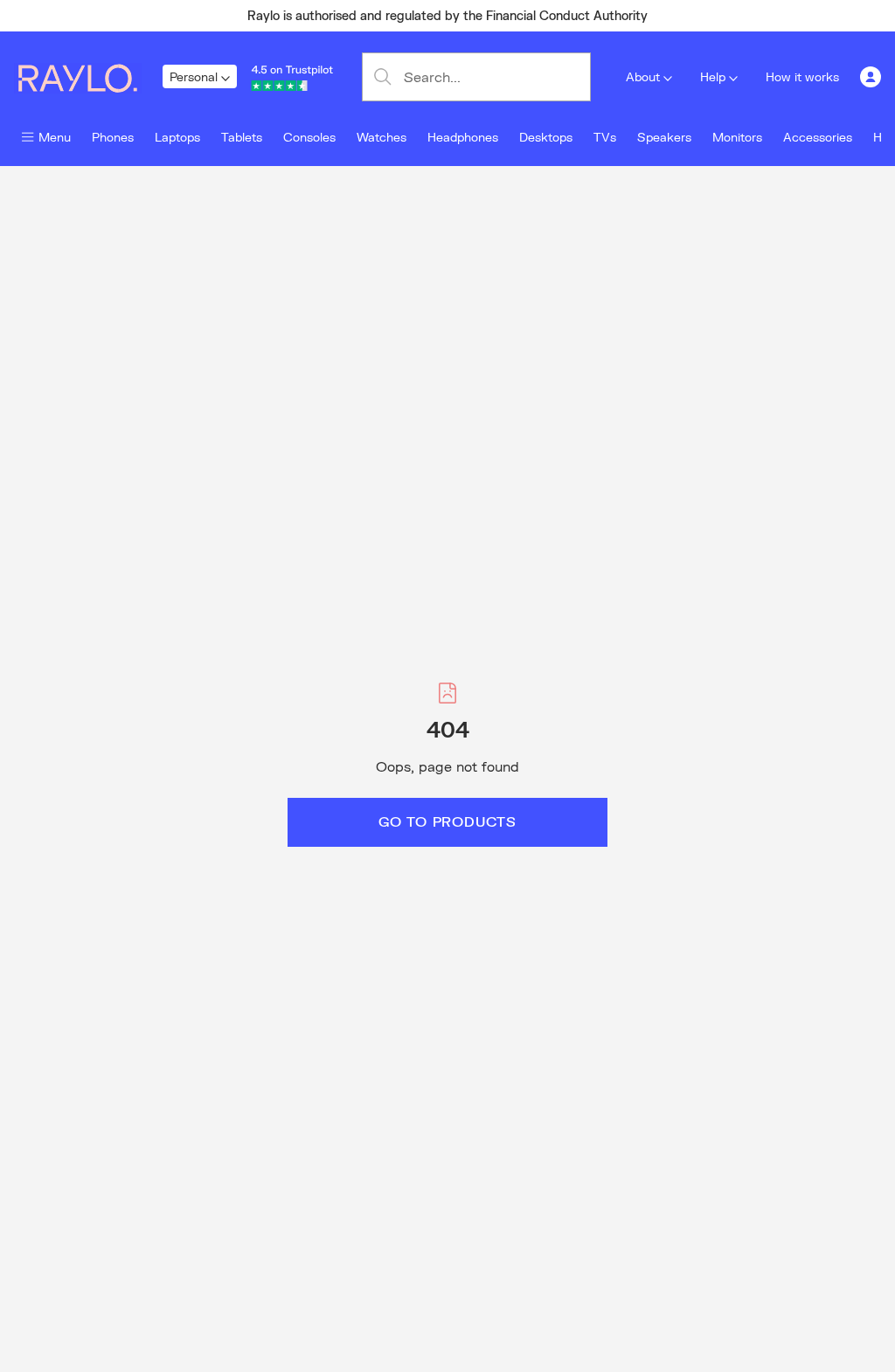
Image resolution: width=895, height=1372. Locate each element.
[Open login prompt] (870, 76)
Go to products (447, 821)
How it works (802, 76)
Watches (381, 136)
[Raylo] (88, 77)
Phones (113, 136)
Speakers (664, 136)
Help (712, 76)
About (643, 76)
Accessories (817, 136)
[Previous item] (101, 16)
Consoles (309, 136)
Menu (54, 136)
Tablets (241, 136)
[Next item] (794, 16)
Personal (194, 76)
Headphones (462, 136)
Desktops (545, 136)
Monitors (737, 136)
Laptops (177, 136)
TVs (604, 136)
